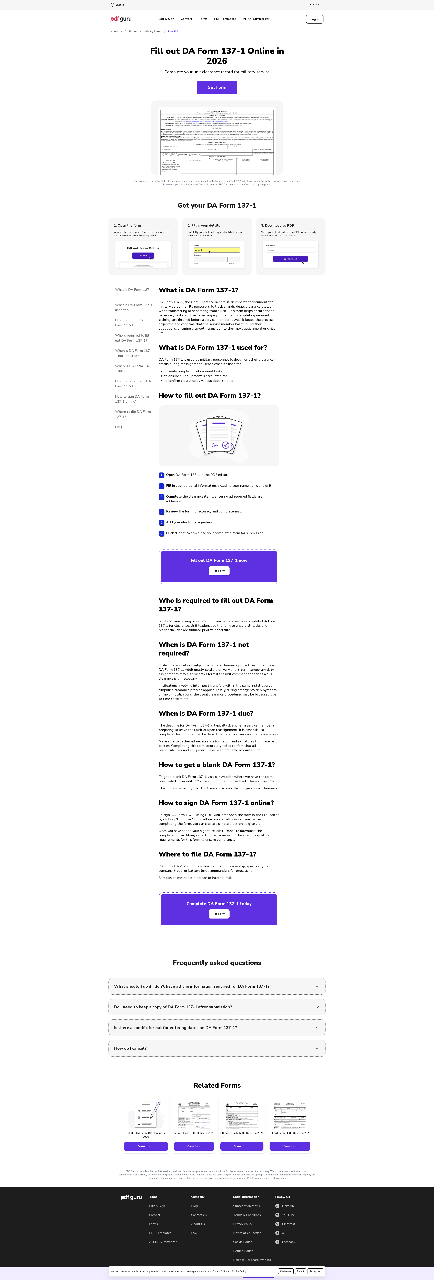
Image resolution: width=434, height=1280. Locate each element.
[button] (119, 5)
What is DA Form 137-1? (133, 292)
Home (114, 31)
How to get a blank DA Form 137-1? (133, 384)
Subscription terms (246, 1206)
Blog (194, 1206)
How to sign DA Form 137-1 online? (132, 399)
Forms (203, 19)
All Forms (130, 31)
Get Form (217, 87)
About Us (198, 1224)
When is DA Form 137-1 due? (133, 368)
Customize (286, 1271)
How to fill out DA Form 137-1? (129, 323)
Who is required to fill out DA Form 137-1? (132, 338)
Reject (300, 1271)
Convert (186, 19)
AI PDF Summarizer (256, 19)
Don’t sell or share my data (252, 1260)
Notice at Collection (247, 1233)
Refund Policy (243, 1251)
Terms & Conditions (247, 1215)
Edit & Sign (166, 19)
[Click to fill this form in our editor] (217, 138)
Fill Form (219, 571)
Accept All (315, 1271)
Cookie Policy (239, 1271)
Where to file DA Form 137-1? (133, 414)
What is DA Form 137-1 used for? (134, 307)
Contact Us (316, 4)
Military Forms (152, 31)
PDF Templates (225, 19)
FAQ (118, 427)
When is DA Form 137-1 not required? (133, 353)
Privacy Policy (220, 1271)
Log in (314, 19)
